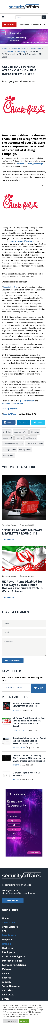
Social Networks (11, 986)
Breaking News (18, 48)
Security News (8, 455)
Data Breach (7, 51)
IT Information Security (34, 444)
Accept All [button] (23, 1021)
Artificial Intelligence (13, 956)
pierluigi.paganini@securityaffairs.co (18, 893)
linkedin (25, 422)
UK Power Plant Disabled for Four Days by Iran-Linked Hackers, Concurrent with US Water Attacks (22, 586)
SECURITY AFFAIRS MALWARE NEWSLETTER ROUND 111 (22, 531)
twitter (39, 422)
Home (5, 48)
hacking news (31, 438)
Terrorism (7, 990)
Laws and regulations (14, 964)
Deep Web (7, 939)
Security (16, 710)
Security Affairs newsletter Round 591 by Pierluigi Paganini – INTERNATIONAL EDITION (29, 741)
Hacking (21, 51)
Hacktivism (8, 947)
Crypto (6, 998)
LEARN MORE (12, 900)
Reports (6, 977)
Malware (7, 969)
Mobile (5, 973)
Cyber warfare (19, 730)
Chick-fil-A (6, 432)
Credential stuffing (10, 287)
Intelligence (8, 952)
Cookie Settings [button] (10, 1021)
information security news (13, 444)
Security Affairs (25, 449)
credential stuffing (20, 432)
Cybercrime (35, 432)
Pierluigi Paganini (11, 81)
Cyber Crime (35, 48)
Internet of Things (12, 960)
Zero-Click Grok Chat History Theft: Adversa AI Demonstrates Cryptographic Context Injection (29, 758)
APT (4, 930)
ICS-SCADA (8, 994)
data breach (7, 438)
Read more (9, 539)
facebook (10, 422)
